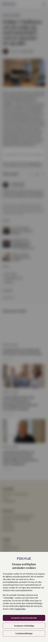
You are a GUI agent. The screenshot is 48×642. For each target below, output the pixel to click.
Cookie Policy (20, 609)
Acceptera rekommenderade (24, 618)
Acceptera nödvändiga (24, 626)
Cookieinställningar (24, 633)
